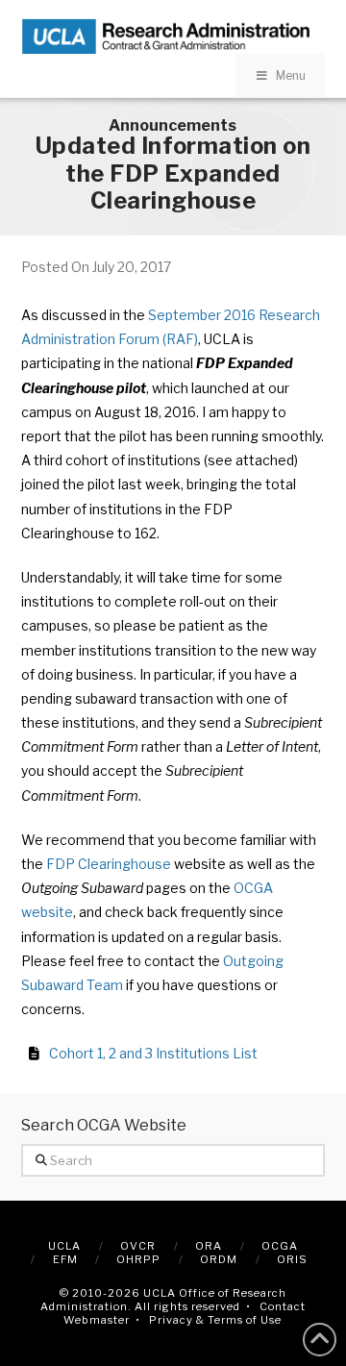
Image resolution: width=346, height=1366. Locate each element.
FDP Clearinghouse (108, 864)
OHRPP (138, 1259)
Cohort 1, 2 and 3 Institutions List (153, 1053)
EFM (65, 1259)
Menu (291, 75)
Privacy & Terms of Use (215, 1320)
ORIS (292, 1259)
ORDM (218, 1259)
